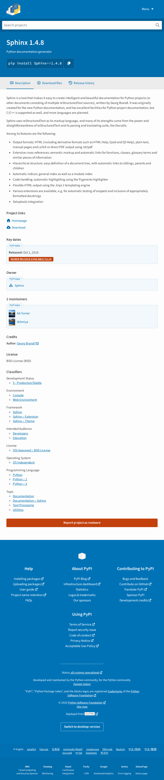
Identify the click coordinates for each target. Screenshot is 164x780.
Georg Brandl (26, 343)
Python (17, 474)
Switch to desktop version (82, 726)
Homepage (19, 220)
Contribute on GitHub (133, 584)
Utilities (18, 509)
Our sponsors (82, 600)
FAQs (28, 600)
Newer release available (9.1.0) (31, 259)
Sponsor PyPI (135, 595)
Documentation (23, 496)
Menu (145, 9)
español (31, 749)
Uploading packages (27, 584)
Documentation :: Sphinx (29, 500)
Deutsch (120, 749)
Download (18, 227)
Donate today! (82, 684)
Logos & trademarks (82, 595)
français (44, 749)
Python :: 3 (20, 483)
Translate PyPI (134, 589)
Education (19, 438)
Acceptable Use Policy (80, 646)
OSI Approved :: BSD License (31, 450)
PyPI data (15, 246)
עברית (79, 753)
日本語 (56, 749)
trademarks (115, 691)
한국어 (104, 753)
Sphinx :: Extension (25, 416)
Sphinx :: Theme (24, 421)
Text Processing (23, 505)
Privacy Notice (80, 640)
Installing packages (27, 578)
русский (67, 753)
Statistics (82, 589)
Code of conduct (80, 635)
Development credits (134, 600)
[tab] (20, 83)
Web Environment (25, 399)
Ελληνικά (107, 749)
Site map (82, 707)
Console (18, 395)
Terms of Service (80, 624)
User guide (27, 589)
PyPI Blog (80, 578)
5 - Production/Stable (27, 383)
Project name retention (27, 595)
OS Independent (24, 462)
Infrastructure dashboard (80, 584)
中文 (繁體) (151, 749)
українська (92, 749)
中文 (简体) (135, 749)
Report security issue (82, 629)
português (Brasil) (73, 749)
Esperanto (91, 753)
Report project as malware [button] (82, 522)
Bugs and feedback (135, 578)
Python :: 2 (20, 479)
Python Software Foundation (85, 703)
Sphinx (19, 285)
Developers (20, 433)
